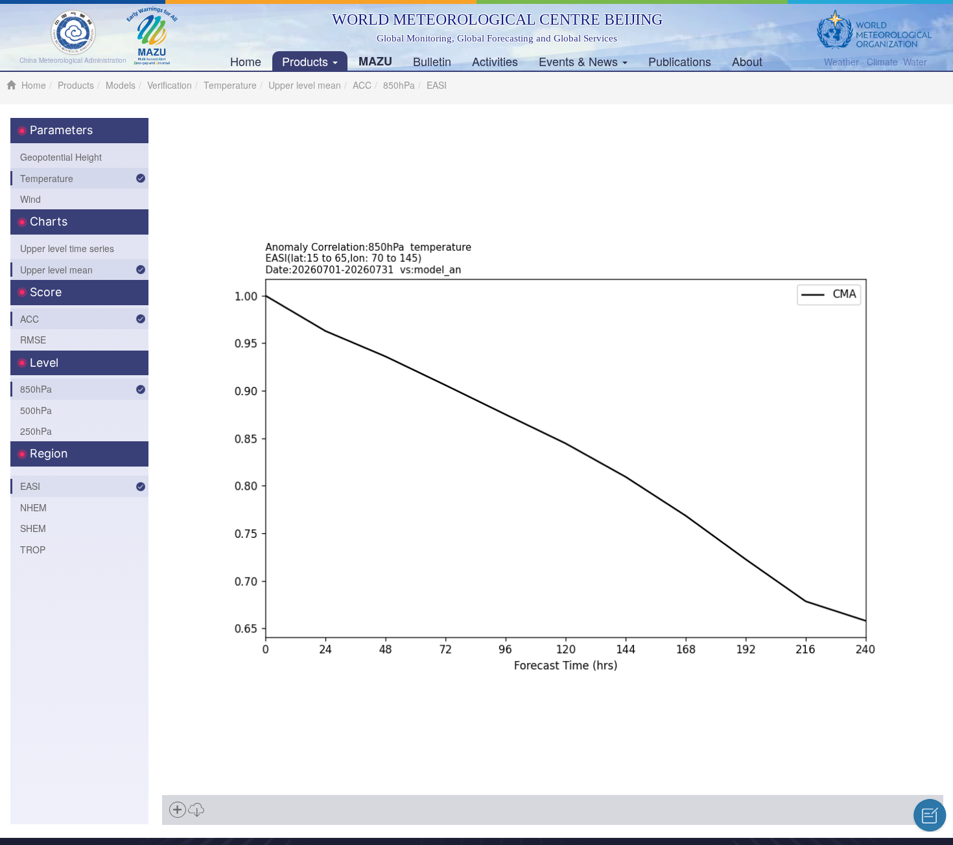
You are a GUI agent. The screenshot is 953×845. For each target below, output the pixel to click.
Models (120, 84)
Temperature (230, 84)
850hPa (399, 84)
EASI (30, 486)
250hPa (36, 430)
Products (306, 60)
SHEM (33, 528)
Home (245, 60)
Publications (679, 60)
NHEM (33, 507)
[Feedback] (930, 815)
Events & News (580, 60)
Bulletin (432, 60)
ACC (362, 84)
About (747, 60)
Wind (30, 198)
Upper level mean (304, 84)
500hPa (36, 410)
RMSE (33, 339)
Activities (495, 60)
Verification (169, 84)
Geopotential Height (61, 156)
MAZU (375, 60)
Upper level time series (67, 248)
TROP (32, 549)
